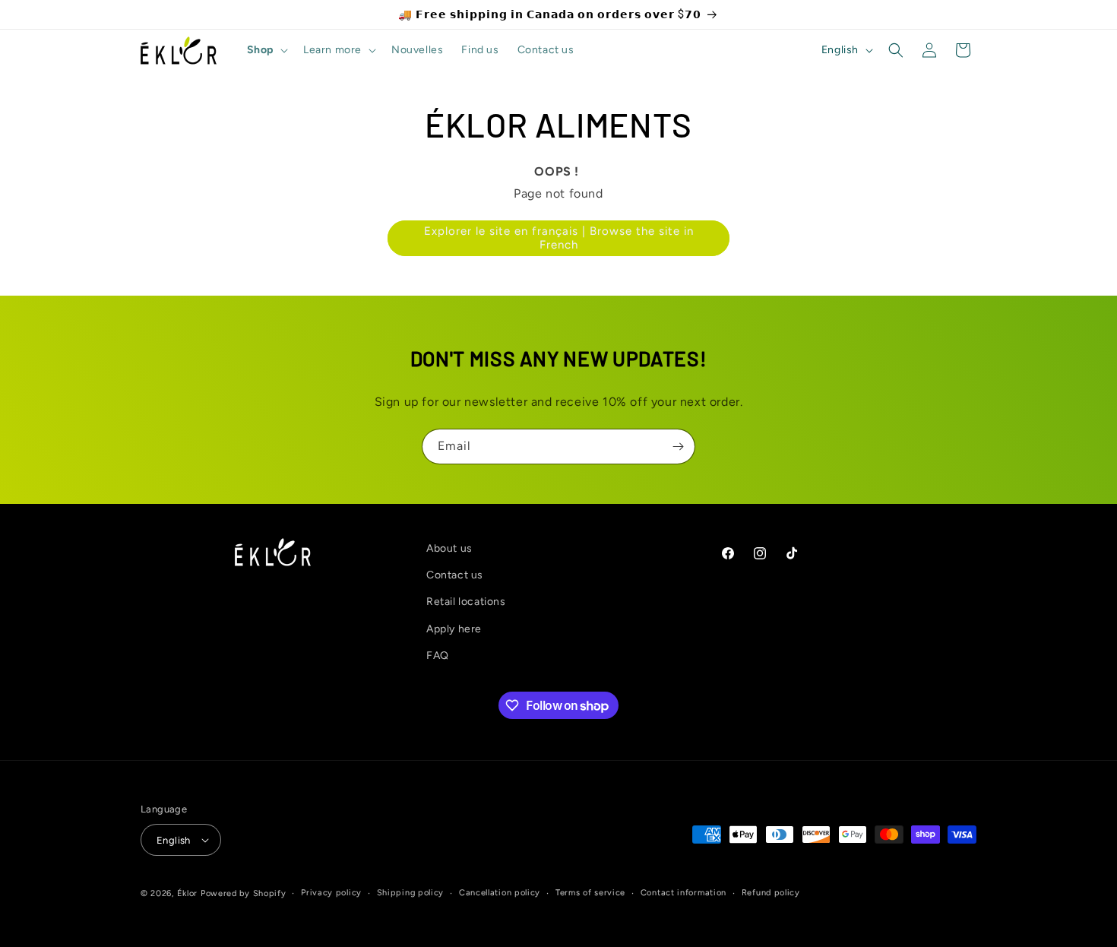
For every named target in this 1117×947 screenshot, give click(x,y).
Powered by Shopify (243, 893)
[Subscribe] (678, 446)
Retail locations (466, 601)
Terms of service (590, 893)
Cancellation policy (499, 893)
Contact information (683, 893)
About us (449, 548)
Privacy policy (331, 893)
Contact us (454, 575)
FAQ (437, 655)
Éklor (187, 893)
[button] (266, 50)
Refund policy (771, 893)
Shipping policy (411, 893)
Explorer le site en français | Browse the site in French (559, 238)
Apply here (454, 628)
